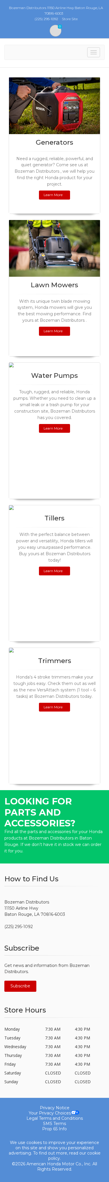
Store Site (70, 19)
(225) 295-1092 (18, 926)
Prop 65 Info (54, 1128)
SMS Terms (54, 1123)
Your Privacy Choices (50, 1113)
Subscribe (20, 986)
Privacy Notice (54, 1107)
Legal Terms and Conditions (54, 1118)
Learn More (53, 195)
